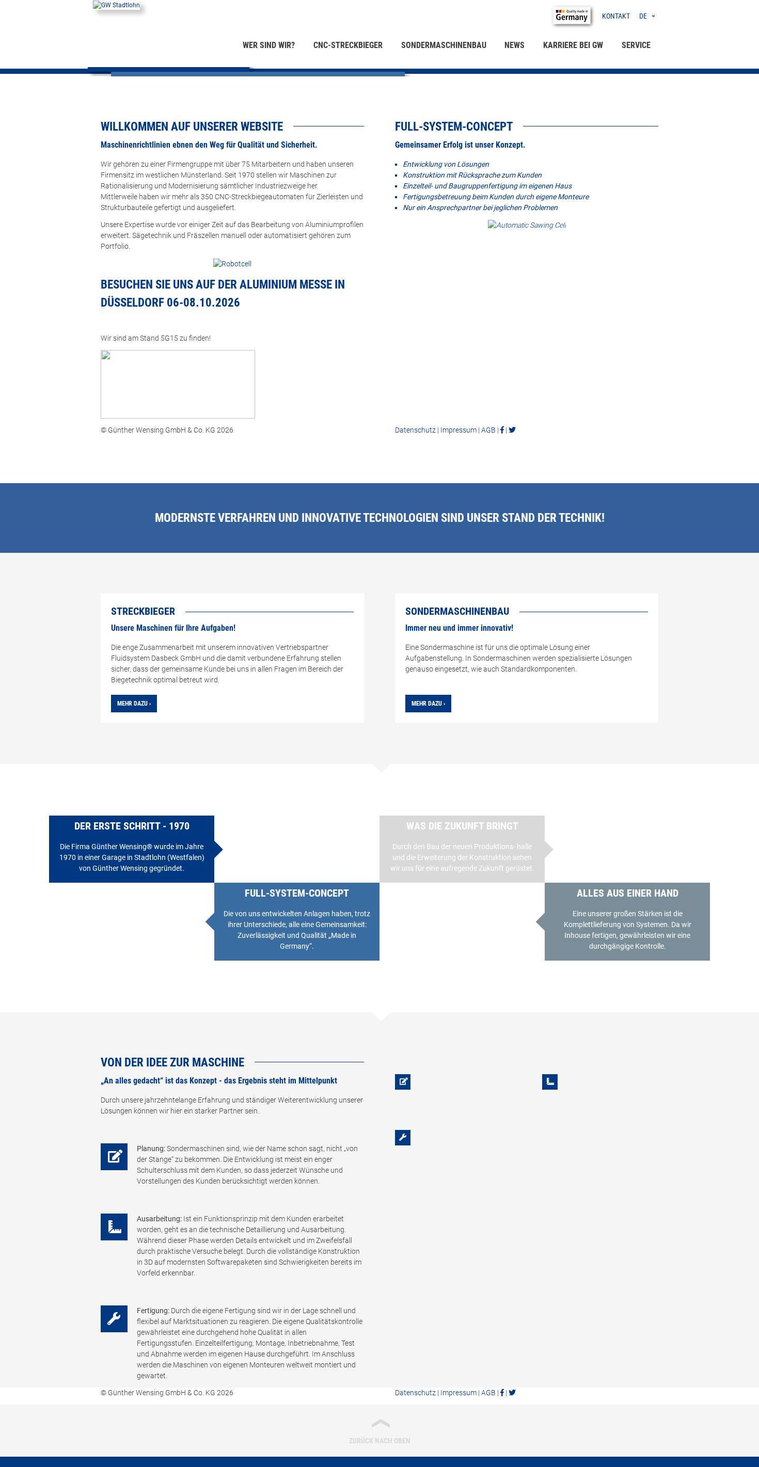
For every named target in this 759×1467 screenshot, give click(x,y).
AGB (488, 430)
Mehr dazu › (134, 703)
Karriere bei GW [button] (573, 45)
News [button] (514, 45)
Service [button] (636, 45)
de (643, 16)
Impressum (458, 430)
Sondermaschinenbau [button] (443, 45)
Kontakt (616, 16)
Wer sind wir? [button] (269, 45)
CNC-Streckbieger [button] (348, 45)
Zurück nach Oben (380, 1430)
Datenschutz (415, 430)
